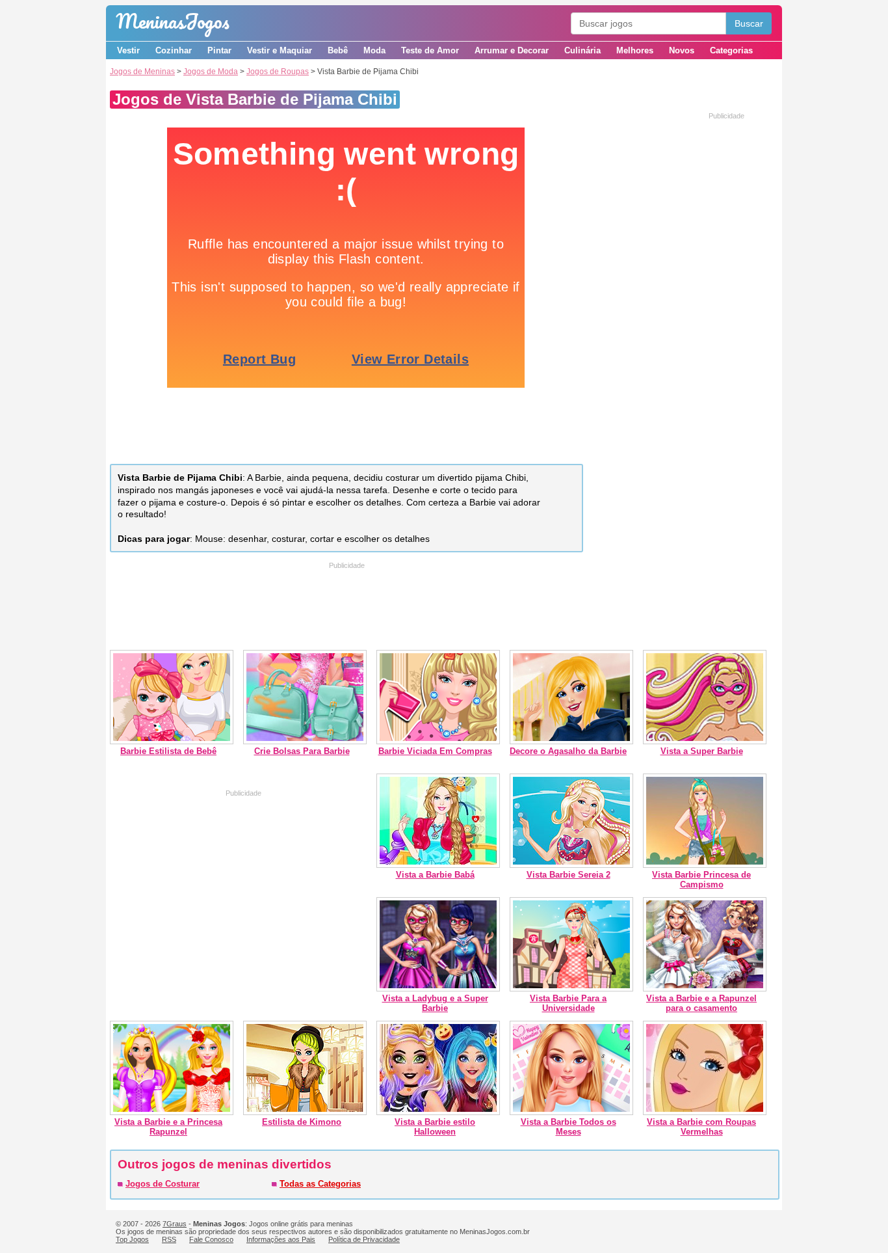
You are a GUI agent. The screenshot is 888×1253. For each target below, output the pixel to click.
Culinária (582, 50)
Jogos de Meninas (142, 71)
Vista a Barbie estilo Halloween (435, 1127)
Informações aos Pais (280, 1239)
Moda (374, 50)
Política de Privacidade (364, 1239)
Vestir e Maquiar (279, 50)
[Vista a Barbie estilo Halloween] (438, 1112)
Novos (681, 50)
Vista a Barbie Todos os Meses (568, 1127)
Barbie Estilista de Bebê (168, 751)
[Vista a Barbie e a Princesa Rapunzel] (171, 1112)
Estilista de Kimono (301, 1122)
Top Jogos (132, 1239)
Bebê (338, 50)
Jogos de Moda (210, 71)
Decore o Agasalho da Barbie (568, 751)
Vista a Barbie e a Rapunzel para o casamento (701, 1003)
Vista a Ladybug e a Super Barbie (435, 1003)
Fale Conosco (211, 1239)
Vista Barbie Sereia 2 (568, 875)
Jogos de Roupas (277, 71)
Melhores (634, 50)
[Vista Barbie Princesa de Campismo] (704, 865)
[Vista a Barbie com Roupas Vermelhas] (704, 1112)
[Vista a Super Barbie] (704, 741)
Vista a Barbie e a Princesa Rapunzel (168, 1127)
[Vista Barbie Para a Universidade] (571, 988)
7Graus (175, 1224)
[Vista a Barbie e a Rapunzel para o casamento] (704, 988)
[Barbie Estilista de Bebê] (171, 741)
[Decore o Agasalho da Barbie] (571, 741)
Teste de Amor (430, 50)
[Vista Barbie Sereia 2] (571, 865)
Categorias (731, 50)
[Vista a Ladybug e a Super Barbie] (438, 988)
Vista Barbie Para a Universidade (568, 1003)
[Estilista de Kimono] (305, 1112)
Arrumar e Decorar (512, 50)
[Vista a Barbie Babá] (438, 865)
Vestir (128, 50)
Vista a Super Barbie (701, 751)
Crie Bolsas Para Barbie (302, 751)
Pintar (219, 50)
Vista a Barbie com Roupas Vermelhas (701, 1127)
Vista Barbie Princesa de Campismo (701, 879)
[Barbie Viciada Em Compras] (438, 741)
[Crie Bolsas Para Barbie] (305, 741)
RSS (169, 1239)
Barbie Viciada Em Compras (435, 751)
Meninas (172, 21)
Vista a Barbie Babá (435, 875)
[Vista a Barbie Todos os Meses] (571, 1112)
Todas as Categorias (320, 1184)
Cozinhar (173, 50)
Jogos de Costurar (162, 1184)
